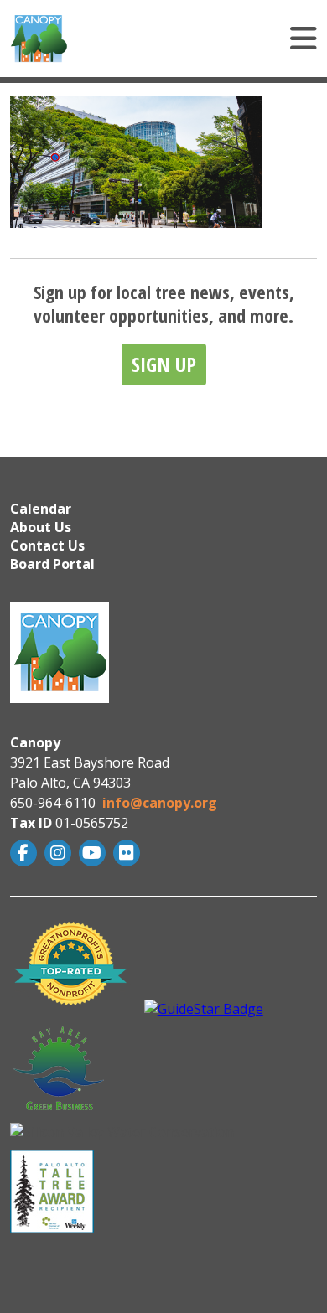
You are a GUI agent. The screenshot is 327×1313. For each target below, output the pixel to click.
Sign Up (164, 364)
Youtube (94, 853)
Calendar (40, 508)
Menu (210, 38)
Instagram (59, 853)
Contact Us (47, 545)
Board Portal (52, 564)
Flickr (128, 853)
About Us (40, 527)
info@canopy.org (159, 802)
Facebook (25, 853)
